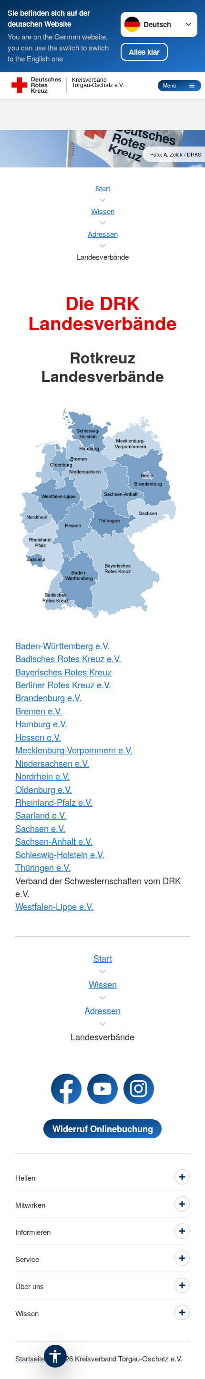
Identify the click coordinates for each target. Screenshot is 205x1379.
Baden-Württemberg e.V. (62, 645)
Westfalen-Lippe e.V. (54, 906)
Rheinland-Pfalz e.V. (53, 802)
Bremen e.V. (38, 710)
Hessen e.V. (38, 737)
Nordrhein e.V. (42, 776)
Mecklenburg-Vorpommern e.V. (74, 749)
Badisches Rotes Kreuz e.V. (68, 658)
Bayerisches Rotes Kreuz (63, 671)
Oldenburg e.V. (43, 789)
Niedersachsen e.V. (52, 763)
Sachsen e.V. (40, 828)
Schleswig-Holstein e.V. (59, 854)
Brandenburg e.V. (48, 697)
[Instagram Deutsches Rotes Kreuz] (138, 1089)
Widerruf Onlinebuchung (102, 1128)
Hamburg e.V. (41, 723)
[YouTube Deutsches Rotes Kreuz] (102, 1089)
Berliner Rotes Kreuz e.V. (63, 684)
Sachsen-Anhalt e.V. (53, 841)
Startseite (30, 1358)
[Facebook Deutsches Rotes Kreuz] (66, 1089)
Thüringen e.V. (43, 867)
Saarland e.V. (40, 815)
